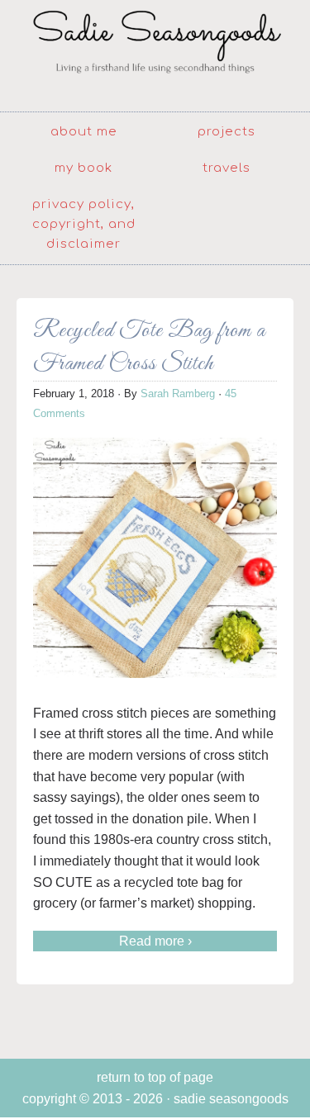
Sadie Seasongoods (155, 53)
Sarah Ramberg (178, 393)
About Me (83, 132)
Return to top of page (155, 1077)
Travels (226, 168)
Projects (226, 132)
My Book (83, 168)
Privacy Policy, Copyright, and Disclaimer (84, 224)
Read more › (155, 941)
